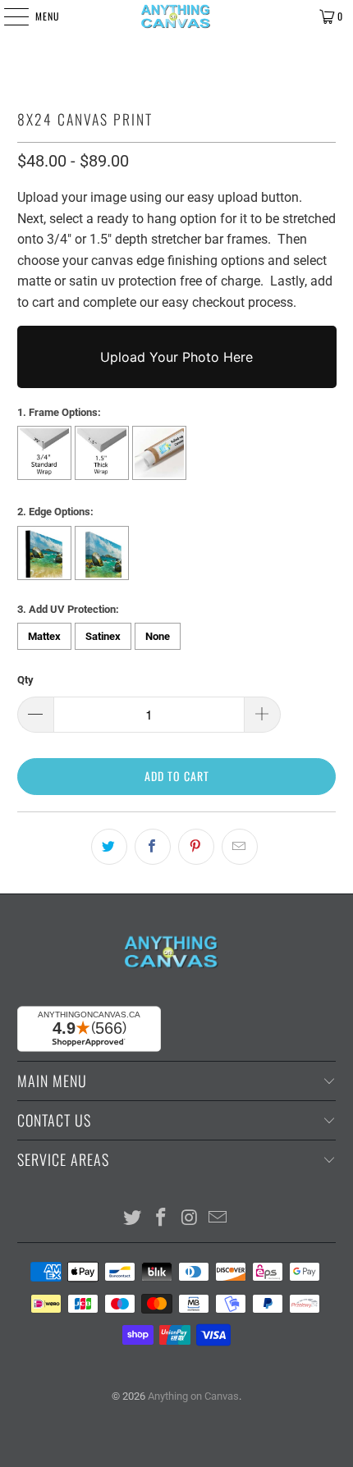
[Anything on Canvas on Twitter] (133, 1219)
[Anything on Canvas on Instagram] (190, 1219)
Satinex (103, 636)
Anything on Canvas (193, 1396)
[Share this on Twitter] (109, 847)
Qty (25, 680)
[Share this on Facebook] (153, 847)
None (157, 636)
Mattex (44, 636)
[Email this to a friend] (240, 847)
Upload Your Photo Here (176, 357)
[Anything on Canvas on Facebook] (161, 1219)
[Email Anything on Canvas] (218, 1219)
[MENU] (7, 16)
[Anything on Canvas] (177, 16)
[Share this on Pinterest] (196, 847)
